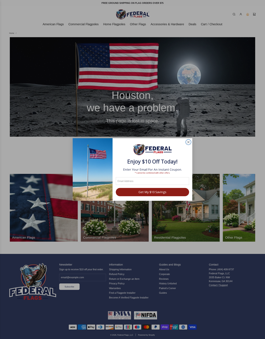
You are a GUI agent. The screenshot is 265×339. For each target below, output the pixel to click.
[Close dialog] (188, 142)
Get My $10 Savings (152, 192)
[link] (152, 150)
